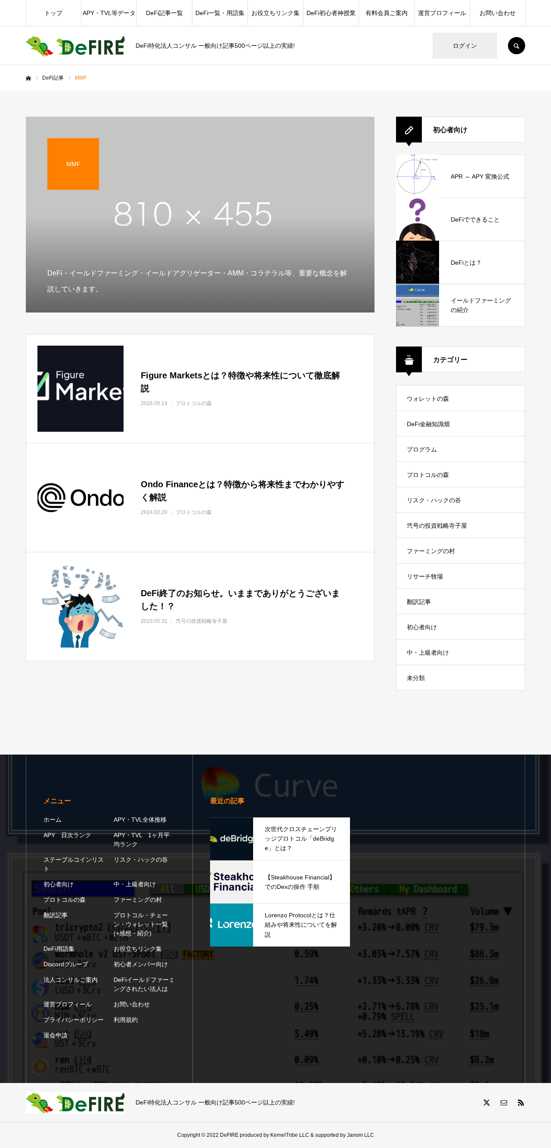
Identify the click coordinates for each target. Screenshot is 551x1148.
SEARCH (516, 45)
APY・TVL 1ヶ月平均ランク (142, 840)
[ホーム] (28, 78)
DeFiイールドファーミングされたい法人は (144, 984)
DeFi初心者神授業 (331, 12)
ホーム (52, 819)
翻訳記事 (419, 601)
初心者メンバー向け (141, 964)
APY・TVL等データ (109, 12)
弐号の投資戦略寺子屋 (437, 525)
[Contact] (503, 1102)
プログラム (422, 449)
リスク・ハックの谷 (434, 500)
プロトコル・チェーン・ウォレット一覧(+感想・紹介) (141, 924)
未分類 (416, 678)
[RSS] (521, 1102)
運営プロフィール (442, 12)
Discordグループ (65, 964)
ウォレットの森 (428, 398)
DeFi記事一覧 (164, 12)
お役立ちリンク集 (275, 12)
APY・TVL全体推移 (140, 819)
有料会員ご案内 (386, 12)
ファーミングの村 (431, 551)
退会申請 (55, 1035)
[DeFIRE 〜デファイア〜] (75, 46)
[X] (486, 1102)
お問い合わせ (498, 12)
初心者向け (422, 627)
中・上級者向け (428, 652)
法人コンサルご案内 (70, 979)
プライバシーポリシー (73, 1019)
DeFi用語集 (58, 948)
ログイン (465, 45)
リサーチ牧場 (425, 576)
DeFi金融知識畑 (428, 424)
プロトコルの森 (428, 474)
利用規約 (126, 1019)
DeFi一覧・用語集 (220, 12)
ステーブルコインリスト (73, 864)
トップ (53, 12)
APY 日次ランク (67, 835)
